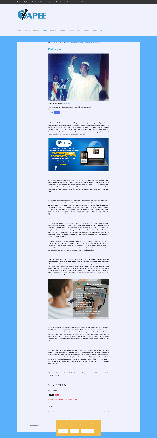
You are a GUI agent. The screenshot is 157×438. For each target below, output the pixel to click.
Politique (42, 2)
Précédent (51, 411)
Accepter (63, 431)
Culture (88, 2)
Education (34, 2)
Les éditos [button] (67, 2)
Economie (58, 2)
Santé (74, 2)
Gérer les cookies (87, 431)
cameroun (60, 399)
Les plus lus (50, 2)
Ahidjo (65, 399)
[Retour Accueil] (33, 15)
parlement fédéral (72, 399)
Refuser (74, 431)
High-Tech (26, 2)
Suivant (106, 411)
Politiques (50, 399)
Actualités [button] (80, 2)
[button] (101, 30)
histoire (55, 399)
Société (19, 2)
